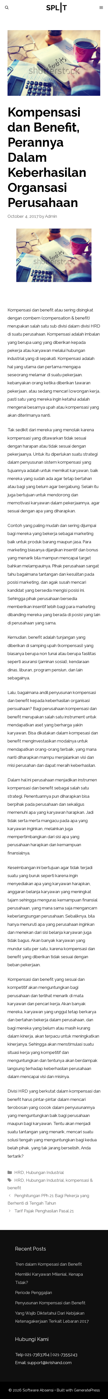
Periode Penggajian (33, 1292)
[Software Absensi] (56, 7)
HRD (19, 1172)
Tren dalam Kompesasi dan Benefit (48, 1264)
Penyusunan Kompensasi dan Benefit (50, 1302)
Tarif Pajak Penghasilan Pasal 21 (44, 1210)
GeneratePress (87, 1390)
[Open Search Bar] (7, 7)
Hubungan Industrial (45, 1172)
